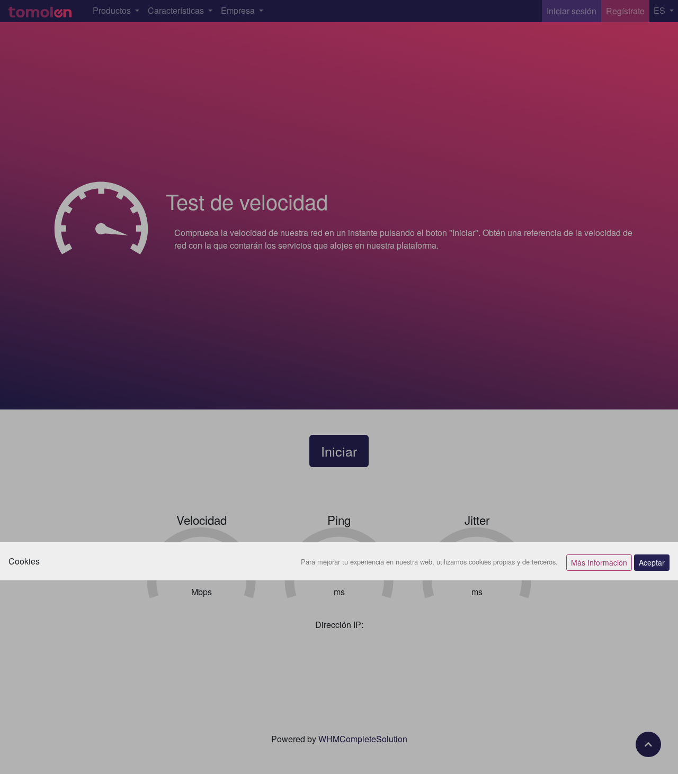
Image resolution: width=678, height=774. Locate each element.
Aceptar (652, 562)
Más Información (599, 562)
